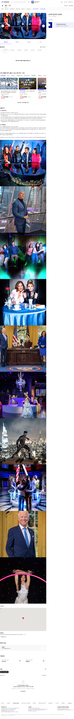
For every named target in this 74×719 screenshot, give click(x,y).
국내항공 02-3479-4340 (41, 709)
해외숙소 (7, 9)
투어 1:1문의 (30, 710)
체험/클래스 (33, 75)
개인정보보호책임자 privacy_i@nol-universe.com (65, 709)
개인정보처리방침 (16, 703)
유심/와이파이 (26, 75)
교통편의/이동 (19, 75)
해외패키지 (12, 9)
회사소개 (2, 703)
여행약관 (34, 703)
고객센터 (62, 703)
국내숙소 (23, 9)
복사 (25, 634)
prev (48, 25)
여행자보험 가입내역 (42, 703)
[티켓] (10, 5)
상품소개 (17, 42)
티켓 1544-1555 (36, 708)
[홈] (2, 5)
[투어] (6, 5)
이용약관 (8, 703)
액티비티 (13, 75)
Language (69, 703)
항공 (2, 9)
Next (46, 86)
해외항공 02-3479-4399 (32, 709)
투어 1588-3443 (31, 708)
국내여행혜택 (42, 9)
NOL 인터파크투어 (4, 671)
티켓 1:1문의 (35, 710)
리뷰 (40, 42)
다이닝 (44, 75)
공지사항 (57, 703)
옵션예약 (6, 42)
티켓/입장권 (3, 75)
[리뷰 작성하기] (45, 669)
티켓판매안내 (50, 703)
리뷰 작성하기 (23, 691)
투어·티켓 (18, 9)
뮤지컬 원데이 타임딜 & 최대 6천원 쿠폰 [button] (19, 2)
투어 (8, 75)
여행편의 (40, 75)
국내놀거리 (28, 9)
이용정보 (29, 42)
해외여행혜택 (35, 9)
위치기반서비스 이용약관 (26, 703)
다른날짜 (43, 46)
